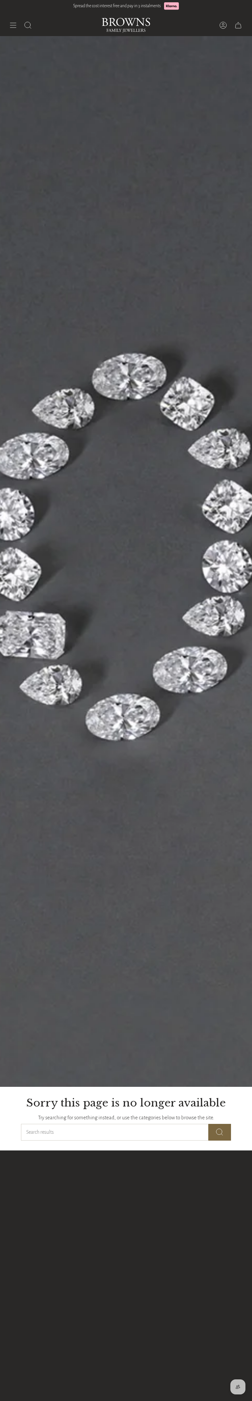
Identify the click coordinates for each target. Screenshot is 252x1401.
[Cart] (238, 25)
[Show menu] (13, 25)
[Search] (219, 1132)
